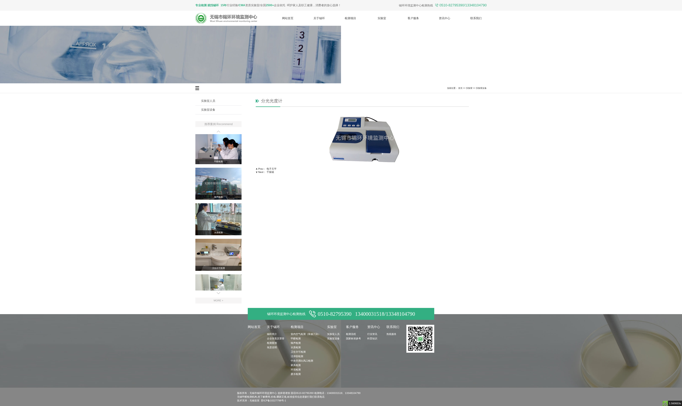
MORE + (218, 300)
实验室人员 (208, 100)
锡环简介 (272, 334)
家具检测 (296, 365)
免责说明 (272, 347)
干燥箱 (270, 172)
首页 (460, 88)
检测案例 (272, 343)
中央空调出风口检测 (302, 360)
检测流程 (351, 334)
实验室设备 (481, 88)
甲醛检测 (218, 155)
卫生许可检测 (218, 262)
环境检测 (296, 369)
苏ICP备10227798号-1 (273, 400)
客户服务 (413, 18)
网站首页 (287, 18)
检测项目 (350, 18)
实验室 (382, 18)
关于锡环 (319, 18)
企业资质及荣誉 (275, 338)
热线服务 (391, 334)
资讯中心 (444, 18)
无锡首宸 (254, 400)
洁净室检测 (297, 356)
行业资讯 (372, 334)
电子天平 (272, 168)
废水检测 (296, 374)
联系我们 (476, 18)
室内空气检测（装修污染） (306, 334)
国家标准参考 (353, 338)
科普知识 (372, 338)
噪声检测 (218, 191)
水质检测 (218, 226)
